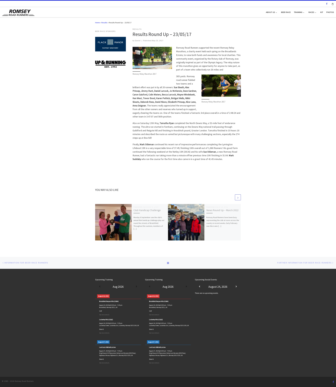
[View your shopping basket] (332, 4)
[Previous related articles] (232, 197)
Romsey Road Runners (24, 381)
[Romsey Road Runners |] (18, 12)
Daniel (138, 41)
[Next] (136, 286)
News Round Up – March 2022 (222, 210)
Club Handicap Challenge (147, 210)
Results (104, 22)
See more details (104, 315)
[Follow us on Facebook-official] (326, 3)
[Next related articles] (238, 197)
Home (97, 22)
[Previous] (99, 286)
